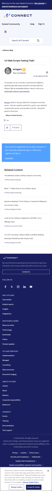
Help (32, 24)
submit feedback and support (15, 6)
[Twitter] (12, 287)
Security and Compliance (20, 457)
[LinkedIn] (24, 287)
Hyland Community (11, 24)
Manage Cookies (16, 487)
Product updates (8, 344)
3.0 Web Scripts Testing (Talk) (19, 60)
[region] (26, 479)
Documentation (8, 425)
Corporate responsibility (11, 400)
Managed (5, 360)
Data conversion (8, 370)
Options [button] (47, 72)
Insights (5, 309)
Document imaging (9, 374)
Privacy (15, 453)
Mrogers (7, 102)
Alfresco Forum (10, 226)
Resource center (8, 325)
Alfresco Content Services (14, 115)
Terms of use (33, 453)
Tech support (7, 430)
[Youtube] (31, 287)
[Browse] (5, 31)
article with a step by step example (16, 91)
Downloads (6, 334)
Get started (39, 3)
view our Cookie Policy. (30, 482)
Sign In (41, 23)
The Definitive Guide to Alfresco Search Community (22, 175)
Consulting (6, 365)
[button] (7, 127)
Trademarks (36, 457)
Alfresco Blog (8, 50)
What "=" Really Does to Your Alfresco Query (20, 188)
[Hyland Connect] (18, 15)
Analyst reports (8, 304)
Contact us (26, 272)
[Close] (48, 470)
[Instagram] (18, 287)
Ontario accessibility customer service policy (25, 465)
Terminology (7, 330)
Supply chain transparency (25, 461)
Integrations (6, 314)
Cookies (23, 453)
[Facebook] (5, 287)
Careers (5, 386)
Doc (8, 120)
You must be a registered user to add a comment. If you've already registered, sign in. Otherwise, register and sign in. (25, 150)
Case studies (6, 299)
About (4, 390)
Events (4, 416)
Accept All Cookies (33, 487)
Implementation (8, 355)
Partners (5, 395)
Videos (4, 339)
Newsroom (6, 405)
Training (5, 421)
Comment (9, 158)
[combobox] (26, 40)
